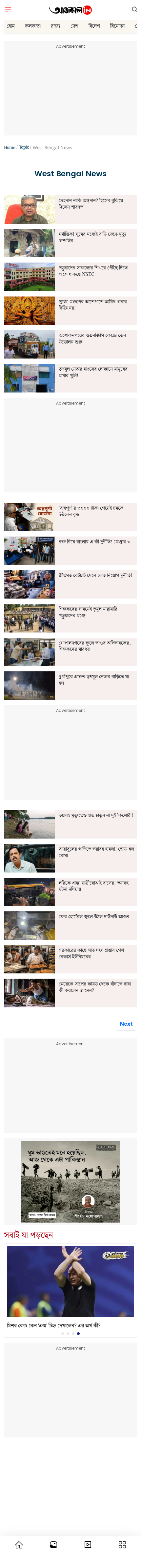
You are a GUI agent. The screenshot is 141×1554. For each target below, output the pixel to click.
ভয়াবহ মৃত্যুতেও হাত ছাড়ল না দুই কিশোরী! (96, 816)
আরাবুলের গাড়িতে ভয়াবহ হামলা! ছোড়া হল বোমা (96, 852)
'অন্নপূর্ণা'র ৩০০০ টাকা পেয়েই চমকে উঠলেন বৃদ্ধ (91, 511)
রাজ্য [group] (55, 26)
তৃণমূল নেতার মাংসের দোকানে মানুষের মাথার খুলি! (93, 372)
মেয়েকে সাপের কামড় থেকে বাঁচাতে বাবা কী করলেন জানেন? (95, 987)
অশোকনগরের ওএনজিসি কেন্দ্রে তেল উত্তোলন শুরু (92, 339)
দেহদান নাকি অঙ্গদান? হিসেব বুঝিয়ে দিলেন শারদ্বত (91, 204)
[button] (134, 10)
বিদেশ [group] (94, 26)
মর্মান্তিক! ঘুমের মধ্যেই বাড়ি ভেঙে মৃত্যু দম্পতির (92, 238)
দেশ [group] (74, 26)
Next (126, 1024)
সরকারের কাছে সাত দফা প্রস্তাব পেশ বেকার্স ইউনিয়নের (91, 954)
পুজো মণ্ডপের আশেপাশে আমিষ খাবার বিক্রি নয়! (93, 305)
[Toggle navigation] (8, 10)
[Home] (70, 10)
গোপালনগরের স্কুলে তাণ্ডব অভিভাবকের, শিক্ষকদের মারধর (95, 646)
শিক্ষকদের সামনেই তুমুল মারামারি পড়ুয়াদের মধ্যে (88, 612)
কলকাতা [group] (33, 26)
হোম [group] (11, 26)
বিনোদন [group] (117, 26)
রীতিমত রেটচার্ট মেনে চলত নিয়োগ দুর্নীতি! (95, 576)
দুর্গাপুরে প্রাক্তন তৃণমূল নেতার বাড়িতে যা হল (94, 680)
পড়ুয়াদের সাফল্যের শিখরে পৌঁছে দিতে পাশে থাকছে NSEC (93, 271)
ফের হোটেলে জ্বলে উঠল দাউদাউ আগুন (94, 917)
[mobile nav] (18, 1545)
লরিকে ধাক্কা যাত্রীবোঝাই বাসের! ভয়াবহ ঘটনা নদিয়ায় (94, 886)
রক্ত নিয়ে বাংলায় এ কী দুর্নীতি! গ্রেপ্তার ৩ (95, 542)
